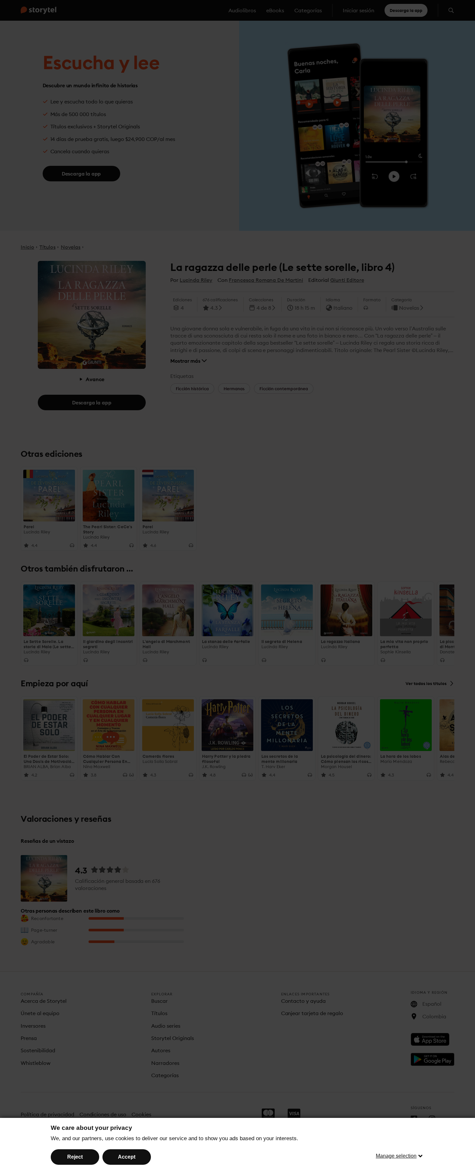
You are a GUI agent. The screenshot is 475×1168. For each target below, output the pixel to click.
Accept (126, 1157)
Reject (75, 1157)
